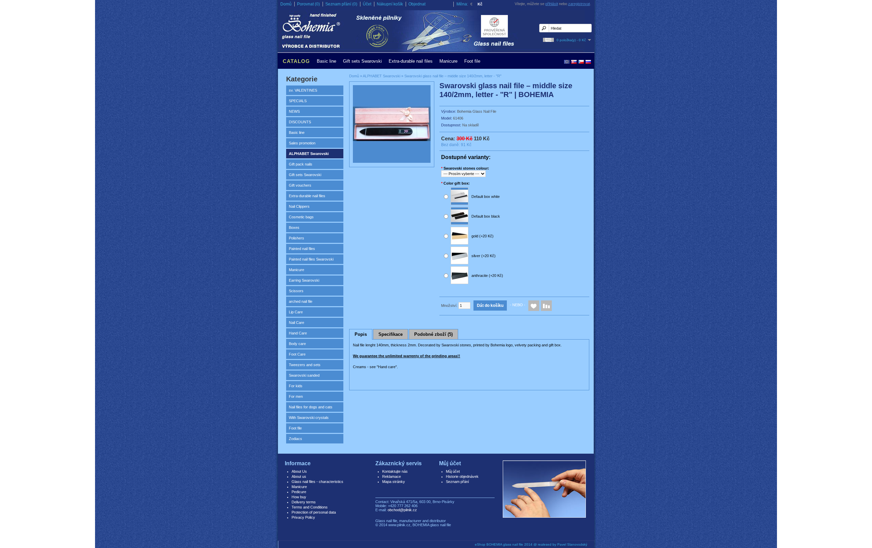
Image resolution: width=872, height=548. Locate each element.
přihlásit (551, 4)
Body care (297, 344)
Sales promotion (302, 143)
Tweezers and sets (305, 365)
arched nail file (300, 301)
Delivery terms (304, 502)
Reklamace (391, 476)
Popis (361, 334)
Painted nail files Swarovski (311, 259)
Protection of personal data (314, 512)
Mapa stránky (393, 482)
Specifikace (390, 334)
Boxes (294, 227)
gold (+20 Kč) (482, 236)
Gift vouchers (300, 185)
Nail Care (296, 322)
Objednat (416, 4)
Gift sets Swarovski (362, 61)
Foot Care (297, 354)
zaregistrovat (579, 4)
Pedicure (299, 492)
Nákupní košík (390, 4)
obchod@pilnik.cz (402, 510)
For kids (295, 386)
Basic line (326, 61)
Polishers (296, 238)
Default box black (485, 216)
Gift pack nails (300, 164)
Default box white (485, 196)
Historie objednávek (462, 476)
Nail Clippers (299, 206)
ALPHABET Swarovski (309, 154)
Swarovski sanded (304, 375)
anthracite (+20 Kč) (487, 275)
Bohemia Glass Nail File (476, 111)
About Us (299, 471)
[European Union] (567, 62)
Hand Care (298, 333)
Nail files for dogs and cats (310, 407)
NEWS (294, 111)
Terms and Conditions (310, 507)
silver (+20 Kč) (483, 256)
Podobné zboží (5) (433, 334)
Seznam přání (457, 482)
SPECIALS (298, 101)
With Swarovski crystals (309, 418)
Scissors (296, 291)
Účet (367, 4)
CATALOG (296, 61)
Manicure (448, 61)
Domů (286, 4)
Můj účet (453, 471)
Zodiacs (295, 439)
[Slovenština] (574, 62)
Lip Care (296, 312)
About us (299, 476)
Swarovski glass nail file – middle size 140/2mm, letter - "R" (452, 76)
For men (296, 396)
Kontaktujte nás (395, 471)
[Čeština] (581, 62)
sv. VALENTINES (303, 90)
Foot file (472, 61)
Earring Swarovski (304, 280)
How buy (299, 497)
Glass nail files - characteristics (317, 482)
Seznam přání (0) (341, 4)
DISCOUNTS (300, 122)
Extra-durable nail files (411, 61)
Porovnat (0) (308, 4)
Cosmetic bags (301, 217)
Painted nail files (302, 249)
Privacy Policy (303, 517)
